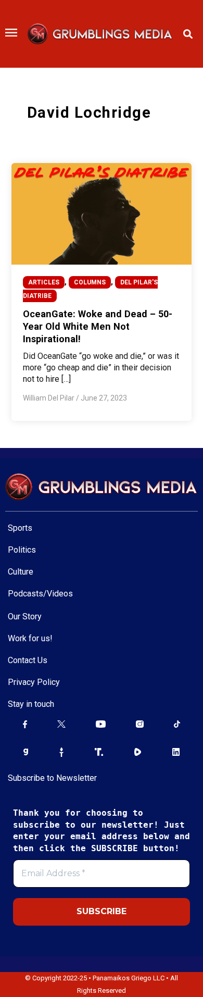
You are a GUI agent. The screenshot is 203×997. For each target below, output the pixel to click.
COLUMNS (90, 282)
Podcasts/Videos (40, 594)
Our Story (25, 616)
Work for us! (30, 638)
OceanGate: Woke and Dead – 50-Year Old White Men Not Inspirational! (97, 326)
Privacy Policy (34, 682)
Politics (22, 550)
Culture (20, 572)
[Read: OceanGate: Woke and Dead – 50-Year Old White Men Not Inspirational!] (101, 213)
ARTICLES (43, 282)
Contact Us (27, 660)
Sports (20, 528)
